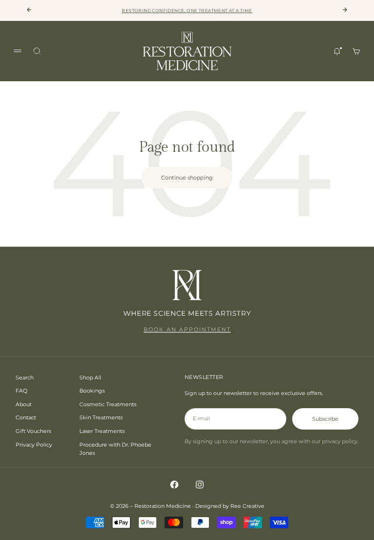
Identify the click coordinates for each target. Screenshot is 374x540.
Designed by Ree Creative (229, 506)
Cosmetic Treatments (107, 404)
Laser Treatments (102, 431)
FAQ (21, 390)
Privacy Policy (34, 444)
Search (25, 377)
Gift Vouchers (33, 431)
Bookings (92, 390)
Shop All (90, 377)
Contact (26, 417)
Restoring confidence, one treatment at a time (187, 10)
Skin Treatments (101, 417)
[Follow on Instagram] (200, 484)
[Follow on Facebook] (174, 484)
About (24, 404)
